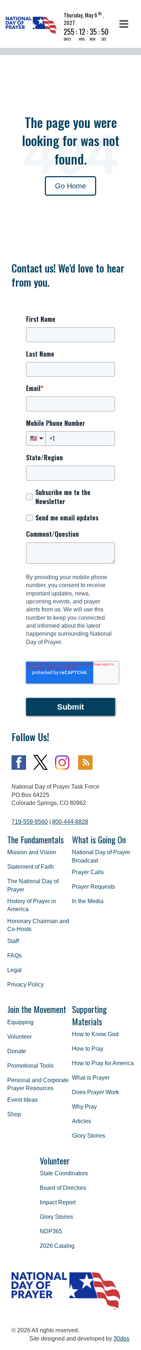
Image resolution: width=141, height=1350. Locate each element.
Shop (14, 1114)
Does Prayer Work (95, 1092)
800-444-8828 (70, 822)
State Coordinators (64, 1173)
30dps (121, 1339)
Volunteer (19, 1037)
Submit (70, 706)
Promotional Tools (30, 1066)
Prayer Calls (88, 872)
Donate (16, 1051)
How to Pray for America (103, 1063)
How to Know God (95, 1034)
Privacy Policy (25, 984)
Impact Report (58, 1202)
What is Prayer (91, 1078)
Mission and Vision (31, 852)
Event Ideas (22, 1100)
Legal (14, 970)
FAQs (14, 955)
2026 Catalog (57, 1246)
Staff (13, 941)
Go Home (70, 186)
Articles (81, 1121)
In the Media (87, 901)
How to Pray (87, 1049)
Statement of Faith (30, 867)
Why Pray (84, 1107)
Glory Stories (88, 1136)
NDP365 (51, 1231)
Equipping (20, 1022)
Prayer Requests (93, 887)
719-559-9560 (30, 822)
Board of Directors (63, 1188)
